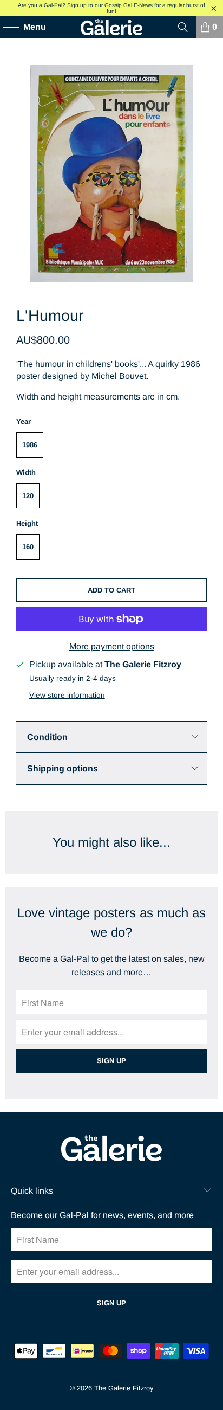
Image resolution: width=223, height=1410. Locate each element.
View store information (67, 695)
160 (28, 547)
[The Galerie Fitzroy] (111, 27)
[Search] (183, 27)
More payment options (111, 646)
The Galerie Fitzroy (123, 1388)
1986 (29, 445)
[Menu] (5, 27)
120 (28, 496)
